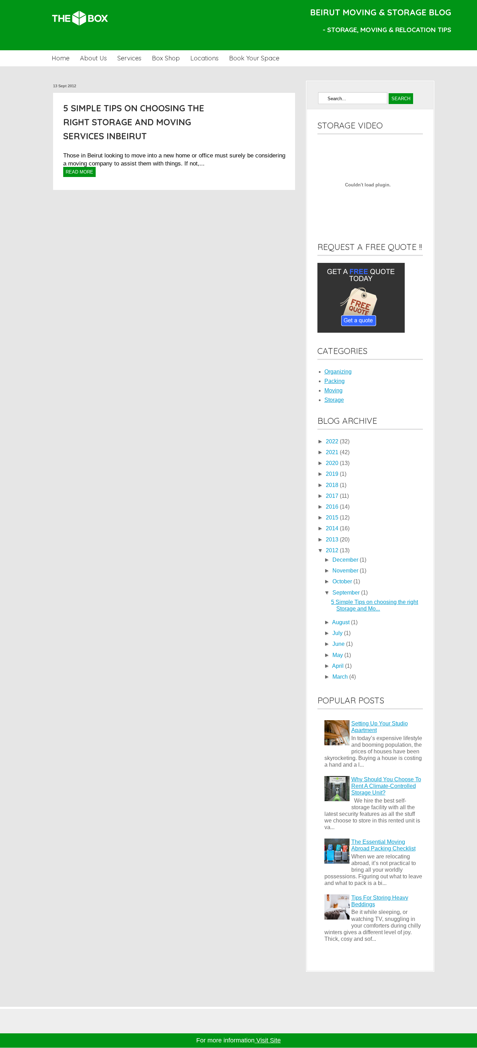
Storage (334, 400)
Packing (334, 381)
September (346, 593)
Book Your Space (254, 58)
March (340, 677)
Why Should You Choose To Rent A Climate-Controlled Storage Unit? (386, 786)
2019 (333, 474)
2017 (333, 496)
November (346, 571)
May (338, 655)
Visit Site (268, 1040)
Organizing (338, 372)
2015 (333, 518)
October (342, 581)
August (341, 622)
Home (60, 58)
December (346, 560)
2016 (333, 507)
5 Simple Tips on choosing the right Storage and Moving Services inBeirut (133, 122)
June (339, 644)
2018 (333, 485)
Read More (79, 172)
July (338, 633)
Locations (204, 58)
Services (129, 58)
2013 (333, 540)
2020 (333, 463)
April (338, 666)
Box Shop (166, 58)
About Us (93, 58)
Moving (333, 390)
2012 (333, 550)
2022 (333, 441)
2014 (333, 528)
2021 (333, 452)
